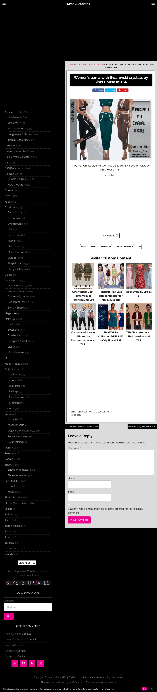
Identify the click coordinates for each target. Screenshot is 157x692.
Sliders (8, 508)
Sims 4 (93, 246)
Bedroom (13, 218)
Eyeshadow (14, 335)
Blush (11, 324)
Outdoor (12, 257)
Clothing (80, 64)
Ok (144, 689)
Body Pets (13, 419)
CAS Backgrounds (15, 168)
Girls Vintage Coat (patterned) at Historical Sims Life (83, 295)
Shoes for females (18, 469)
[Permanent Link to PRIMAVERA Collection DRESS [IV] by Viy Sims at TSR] (111, 328)
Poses (8, 453)
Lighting (12, 391)
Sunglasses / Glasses (20, 134)
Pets (7, 414)
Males (11, 491)
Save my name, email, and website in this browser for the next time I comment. (106, 510)
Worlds (9, 554)
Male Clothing (15, 184)
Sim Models (11, 481)
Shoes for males (17, 475)
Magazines (11, 313)
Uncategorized (13, 548)
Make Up (10, 319)
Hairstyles (10, 280)
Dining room (15, 223)
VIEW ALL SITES (27, 563)
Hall (10, 229)
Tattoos (9, 514)
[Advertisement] (78, 31)
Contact (26, 633)
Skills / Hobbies (14, 497)
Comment (74, 448)
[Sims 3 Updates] (28, 583)
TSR (139, 246)
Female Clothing (95, 64)
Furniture (10, 207)
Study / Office (16, 269)
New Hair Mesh (16, 285)
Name (72, 478)
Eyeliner (12, 329)
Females (12, 486)
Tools (8, 531)
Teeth (8, 520)
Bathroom (13, 212)
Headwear (14, 117)
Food (8, 201)
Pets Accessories (17, 436)
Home (70, 64)
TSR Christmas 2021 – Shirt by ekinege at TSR (139, 336)
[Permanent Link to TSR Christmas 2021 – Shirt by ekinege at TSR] (139, 328)
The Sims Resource (124, 246)
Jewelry (12, 122)
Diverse (9, 190)
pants (83, 246)
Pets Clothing (15, 442)
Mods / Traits (12, 363)
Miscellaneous (16, 128)
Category (9, 601)
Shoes (8, 464)
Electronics (14, 385)
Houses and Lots (14, 291)
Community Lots (17, 296)
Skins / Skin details (15, 503)
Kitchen (12, 240)
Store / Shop (15, 307)
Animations (11, 145)
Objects (9, 369)
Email (72, 491)
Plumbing (13, 402)
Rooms (9, 459)
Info (151, 689)
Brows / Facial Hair (16, 151)
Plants (8, 447)
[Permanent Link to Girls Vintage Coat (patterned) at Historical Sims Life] (83, 287)
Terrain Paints (12, 525)
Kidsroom (13, 235)
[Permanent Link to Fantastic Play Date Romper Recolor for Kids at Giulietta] (111, 287)
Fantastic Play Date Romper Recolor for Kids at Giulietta (111, 295)
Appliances (14, 374)
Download (109, 235)
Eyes (7, 196)
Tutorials (10, 542)
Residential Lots (16, 302)
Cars (7, 162)
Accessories (12, 112)
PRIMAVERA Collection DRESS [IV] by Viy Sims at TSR (111, 336)
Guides (9, 274)
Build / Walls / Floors (17, 156)
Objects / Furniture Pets (21, 430)
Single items (14, 263)
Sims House (106, 246)
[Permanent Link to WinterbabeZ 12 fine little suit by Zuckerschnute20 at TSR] (83, 328)
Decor (11, 380)
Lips (10, 346)
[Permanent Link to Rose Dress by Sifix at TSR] (139, 287)
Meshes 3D (11, 358)
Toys (7, 537)
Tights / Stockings (18, 139)
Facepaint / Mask (17, 341)
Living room (14, 246)
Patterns (9, 408)
